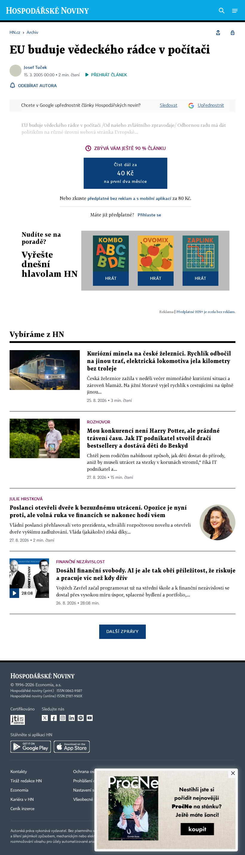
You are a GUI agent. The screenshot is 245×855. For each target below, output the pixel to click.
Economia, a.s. (48, 685)
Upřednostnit (211, 106)
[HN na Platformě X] (45, 718)
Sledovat (168, 106)
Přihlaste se (149, 214)
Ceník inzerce (22, 809)
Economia (19, 790)
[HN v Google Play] (30, 747)
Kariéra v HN (22, 800)
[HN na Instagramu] (63, 718)
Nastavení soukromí (91, 790)
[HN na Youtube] (90, 718)
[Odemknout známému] (232, 33)
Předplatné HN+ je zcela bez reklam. (205, 311)
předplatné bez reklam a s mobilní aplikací (129, 198)
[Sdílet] (218, 33)
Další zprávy (122, 631)
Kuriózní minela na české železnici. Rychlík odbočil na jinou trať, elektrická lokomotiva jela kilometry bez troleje (159, 361)
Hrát (111, 278)
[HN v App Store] (72, 747)
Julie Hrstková (26, 498)
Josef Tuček (35, 67)
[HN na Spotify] (81, 718)
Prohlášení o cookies (91, 781)
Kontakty (18, 772)
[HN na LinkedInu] (72, 718)
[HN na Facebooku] (54, 718)
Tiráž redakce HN (26, 781)
